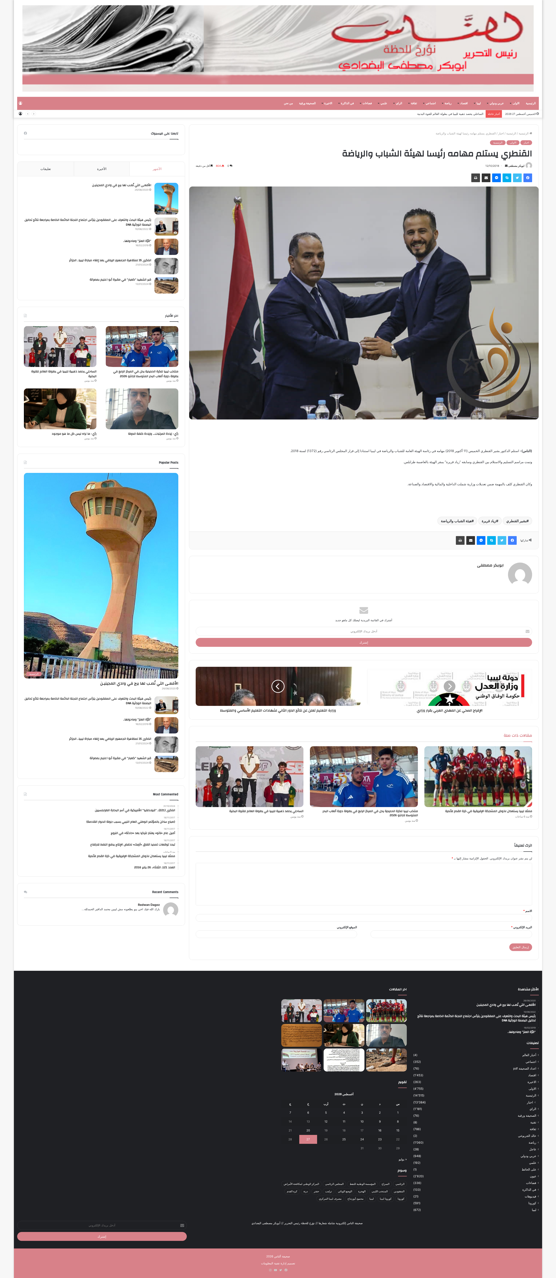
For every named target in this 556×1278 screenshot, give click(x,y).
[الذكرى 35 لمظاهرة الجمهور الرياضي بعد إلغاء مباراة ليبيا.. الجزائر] (166, 266)
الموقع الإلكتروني (347, 927)
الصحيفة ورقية (307, 103)
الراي (399, 103)
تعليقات (45, 169)
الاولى (516, 103)
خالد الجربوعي (527, 1136)
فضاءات (367, 103)
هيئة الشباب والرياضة (456, 521)
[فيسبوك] (527, 177)
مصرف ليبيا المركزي (330, 1198)
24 (362, 1139)
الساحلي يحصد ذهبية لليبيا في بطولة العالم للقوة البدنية (266, 811)
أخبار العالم (529, 1055)
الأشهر (157, 169)
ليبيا (479, 103)
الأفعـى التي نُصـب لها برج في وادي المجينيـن (121, 185)
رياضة (448, 103)
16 (379, 1130)
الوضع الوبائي (345, 1191)
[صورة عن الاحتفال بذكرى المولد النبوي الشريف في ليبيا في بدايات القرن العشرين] (301, 1035)
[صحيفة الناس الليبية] (278, 48)
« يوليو (403, 1159)
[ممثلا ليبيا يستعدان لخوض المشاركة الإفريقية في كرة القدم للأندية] (478, 776)
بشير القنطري (516, 521)
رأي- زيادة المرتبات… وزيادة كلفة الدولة (153, 434)
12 (326, 1121)
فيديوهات (530, 1196)
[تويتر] (517, 177)
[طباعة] (475, 177)
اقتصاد (464, 103)
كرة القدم (292, 1191)
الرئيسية (531, 103)
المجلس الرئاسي (334, 1184)
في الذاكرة (347, 103)
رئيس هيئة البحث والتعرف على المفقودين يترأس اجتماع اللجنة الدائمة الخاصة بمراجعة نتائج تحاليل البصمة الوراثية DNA (88, 222)
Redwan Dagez (149, 904)
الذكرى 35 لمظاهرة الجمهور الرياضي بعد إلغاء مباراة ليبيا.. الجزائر (110, 260)
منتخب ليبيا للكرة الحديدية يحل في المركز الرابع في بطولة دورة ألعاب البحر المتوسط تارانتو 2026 (370, 813)
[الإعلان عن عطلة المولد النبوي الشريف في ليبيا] (344, 1060)
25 (344, 1139)
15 (397, 1130)
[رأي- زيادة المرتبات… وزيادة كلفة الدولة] (142, 408)
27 (308, 1139)
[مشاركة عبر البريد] (486, 177)
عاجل (532, 1149)
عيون (533, 1176)
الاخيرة (328, 103)
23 (380, 1139)
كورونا (532, 1203)
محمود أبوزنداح (355, 1198)
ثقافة (414, 103)
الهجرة (362, 1191)
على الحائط (529, 1169)
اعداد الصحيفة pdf (524, 1068)
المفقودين (399, 1191)
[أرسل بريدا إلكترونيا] (506, 165)
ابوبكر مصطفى (516, 165)
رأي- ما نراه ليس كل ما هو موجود (463, 114)
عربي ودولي (497, 103)
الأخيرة (101, 169)
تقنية (533, 1122)
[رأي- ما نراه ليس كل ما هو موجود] (60, 408)
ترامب (328, 1191)
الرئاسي (399, 1184)
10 (362, 1121)
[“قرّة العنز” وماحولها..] (166, 247)
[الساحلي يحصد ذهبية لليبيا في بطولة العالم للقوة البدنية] (249, 776)
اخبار (501, 133)
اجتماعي (431, 103)
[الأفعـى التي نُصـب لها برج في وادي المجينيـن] (166, 199)
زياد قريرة (489, 521)
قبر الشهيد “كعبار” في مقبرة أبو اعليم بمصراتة (120, 279)
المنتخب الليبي (380, 1191)
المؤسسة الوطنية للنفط (363, 1184)
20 (308, 1130)
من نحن (288, 103)
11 (344, 1121)
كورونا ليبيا (386, 1198)
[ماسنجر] (496, 177)
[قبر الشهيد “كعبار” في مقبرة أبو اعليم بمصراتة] (166, 285)
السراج (385, 1184)
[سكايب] (507, 177)
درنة (305, 1191)
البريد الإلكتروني (521, 927)
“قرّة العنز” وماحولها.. (137, 241)
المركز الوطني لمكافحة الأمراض (301, 1184)
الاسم (527, 911)
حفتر (316, 1191)
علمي (384, 103)
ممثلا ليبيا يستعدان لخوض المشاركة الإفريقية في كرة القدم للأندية (488, 811)
